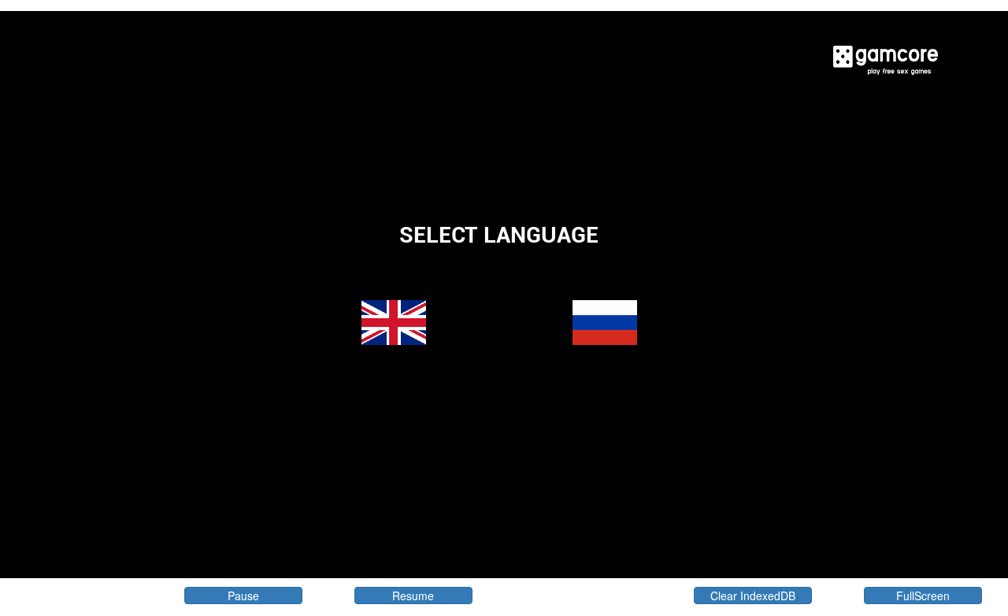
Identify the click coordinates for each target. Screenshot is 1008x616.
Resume (413, 595)
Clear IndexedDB (752, 595)
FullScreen (923, 595)
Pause (243, 595)
